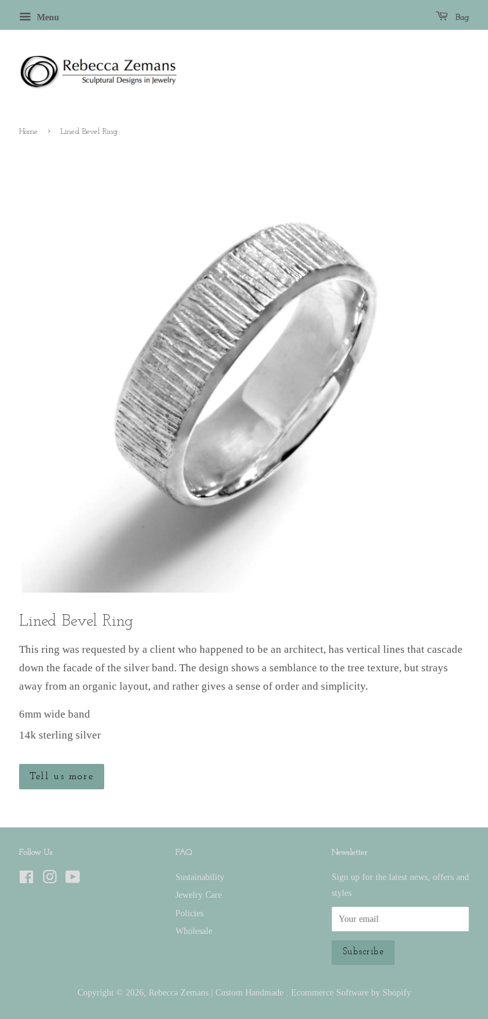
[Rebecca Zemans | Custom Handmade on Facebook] (26, 879)
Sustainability (199, 877)
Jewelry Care (198, 895)
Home (28, 132)
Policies (189, 913)
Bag (461, 17)
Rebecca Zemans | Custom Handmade (217, 992)
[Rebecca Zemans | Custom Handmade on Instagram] (50, 879)
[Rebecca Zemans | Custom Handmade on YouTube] (72, 879)
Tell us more (61, 777)
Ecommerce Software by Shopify (351, 992)
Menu (46, 17)
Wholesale (193, 931)
